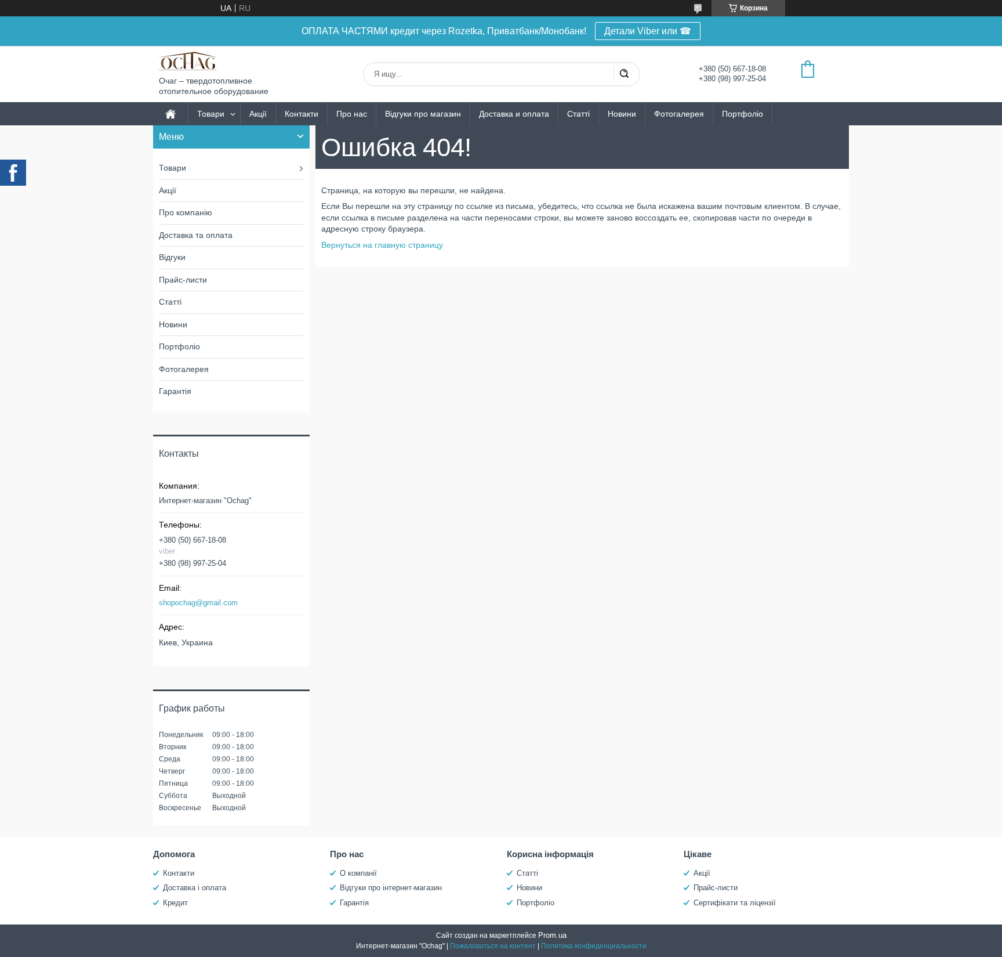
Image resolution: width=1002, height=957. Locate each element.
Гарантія (175, 391)
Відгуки (172, 257)
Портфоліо (742, 113)
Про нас (351, 113)
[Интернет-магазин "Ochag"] (188, 61)
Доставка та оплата (196, 235)
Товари (210, 113)
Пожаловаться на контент (493, 946)
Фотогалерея (679, 113)
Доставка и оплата (514, 113)
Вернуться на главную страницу (382, 245)
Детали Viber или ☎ (647, 31)
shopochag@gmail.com (198, 602)
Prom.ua (552, 935)
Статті (578, 113)
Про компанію (185, 212)
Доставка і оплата (194, 887)
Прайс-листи (183, 279)
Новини (622, 113)
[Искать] (623, 74)
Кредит (175, 902)
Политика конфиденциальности (594, 946)
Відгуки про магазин (423, 113)
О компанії (358, 873)
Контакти (301, 113)
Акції (258, 113)
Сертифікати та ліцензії (735, 902)
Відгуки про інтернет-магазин (391, 887)
